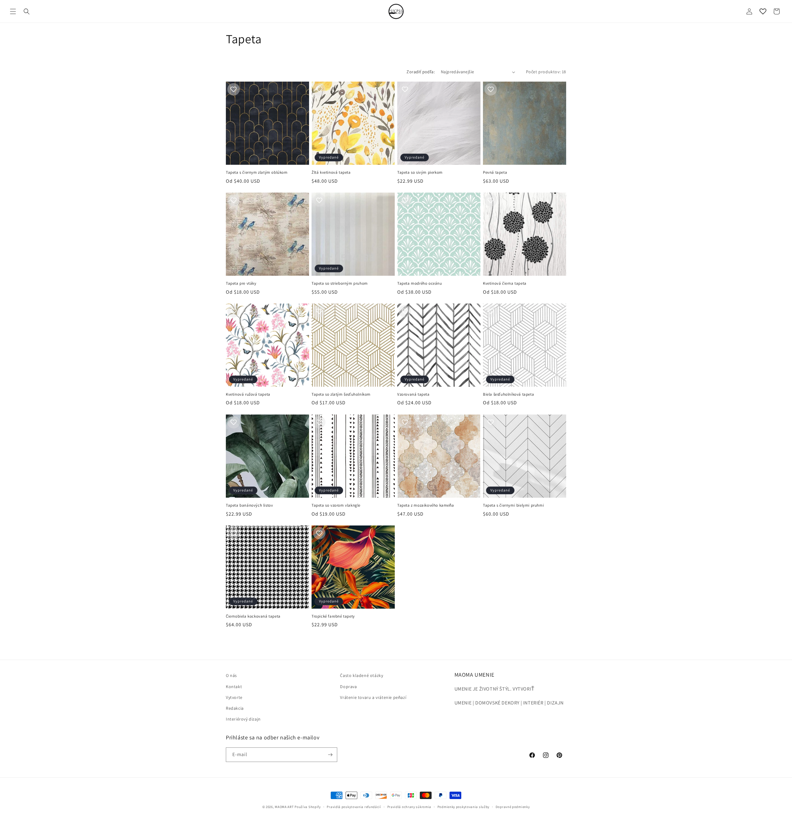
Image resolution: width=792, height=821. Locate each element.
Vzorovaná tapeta (413, 394)
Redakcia (235, 708)
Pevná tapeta (495, 172)
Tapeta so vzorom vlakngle (336, 505)
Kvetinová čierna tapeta (505, 283)
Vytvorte (234, 697)
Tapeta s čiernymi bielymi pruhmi (513, 505)
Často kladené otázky (361, 675)
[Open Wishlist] (763, 11)
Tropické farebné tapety (333, 616)
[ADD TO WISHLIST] (233, 89)
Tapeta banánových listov (249, 505)
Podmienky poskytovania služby (463, 807)
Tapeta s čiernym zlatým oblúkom (257, 172)
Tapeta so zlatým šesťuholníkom (341, 394)
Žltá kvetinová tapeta (331, 172)
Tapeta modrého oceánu (419, 283)
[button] (13, 11)
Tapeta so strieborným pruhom (340, 283)
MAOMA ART (284, 807)
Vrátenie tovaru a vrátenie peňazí (373, 697)
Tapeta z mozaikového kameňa (425, 505)
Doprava (348, 686)
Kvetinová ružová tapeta (248, 394)
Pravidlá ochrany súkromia (409, 807)
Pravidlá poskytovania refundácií (354, 807)
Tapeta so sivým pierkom (420, 172)
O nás (231, 675)
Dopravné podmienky (513, 807)
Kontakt (234, 686)
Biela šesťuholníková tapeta (508, 394)
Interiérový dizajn (243, 719)
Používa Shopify (308, 807)
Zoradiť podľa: (421, 71)
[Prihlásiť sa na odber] (330, 754)
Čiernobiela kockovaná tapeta (253, 616)
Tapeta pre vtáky (241, 283)
